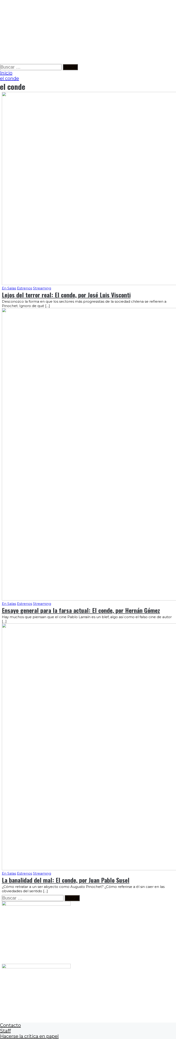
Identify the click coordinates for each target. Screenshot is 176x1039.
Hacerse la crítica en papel (29, 1036)
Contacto (10, 1025)
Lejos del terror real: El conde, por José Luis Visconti (66, 294)
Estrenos (24, 288)
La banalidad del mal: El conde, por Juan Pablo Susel (65, 880)
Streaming (42, 288)
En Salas (9, 288)
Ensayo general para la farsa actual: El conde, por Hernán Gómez (81, 610)
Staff (5, 1031)
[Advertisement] (88, 32)
